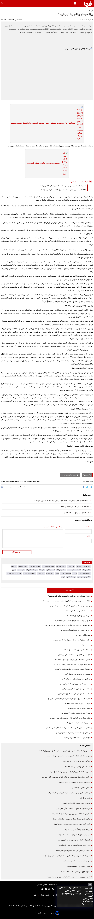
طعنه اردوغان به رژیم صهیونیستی (79, 708)
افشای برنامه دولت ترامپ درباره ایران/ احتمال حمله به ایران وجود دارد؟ (66, 601)
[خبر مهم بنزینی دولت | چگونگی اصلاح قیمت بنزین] (64, 163)
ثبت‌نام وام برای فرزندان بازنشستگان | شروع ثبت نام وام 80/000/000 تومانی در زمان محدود (43, 123)
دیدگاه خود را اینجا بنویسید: (53, 527)
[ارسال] (6, 19)
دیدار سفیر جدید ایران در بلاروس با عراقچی (76, 689)
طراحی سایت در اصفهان (83, 577)
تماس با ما (45, 895)
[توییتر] (87, 487)
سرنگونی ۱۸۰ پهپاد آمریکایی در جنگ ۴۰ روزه (75, 679)
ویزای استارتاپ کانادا (34, 566)
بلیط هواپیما (40, 573)
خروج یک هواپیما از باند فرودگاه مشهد (77, 703)
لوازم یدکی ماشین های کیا (14, 573)
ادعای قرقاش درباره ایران (82, 635)
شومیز (63, 577)
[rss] (52, 889)
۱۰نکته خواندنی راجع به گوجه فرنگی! (76, 512)
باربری (57, 573)
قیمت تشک (71, 566)
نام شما (89, 527)
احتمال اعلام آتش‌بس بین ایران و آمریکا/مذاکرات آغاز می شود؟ (69, 596)
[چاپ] (2, 19)
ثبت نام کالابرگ (50, 570)
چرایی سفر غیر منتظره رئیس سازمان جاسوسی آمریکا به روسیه (69, 606)
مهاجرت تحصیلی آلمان (48, 566)
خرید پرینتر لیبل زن (66, 573)
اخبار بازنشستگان (61, 566)
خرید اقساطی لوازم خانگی (83, 566)
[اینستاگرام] (49, 889)
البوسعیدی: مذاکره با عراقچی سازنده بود (77, 737)
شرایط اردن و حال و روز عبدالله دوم (78, 615)
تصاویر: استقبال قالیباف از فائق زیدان (78, 723)
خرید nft (41, 570)
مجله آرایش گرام (61, 570)
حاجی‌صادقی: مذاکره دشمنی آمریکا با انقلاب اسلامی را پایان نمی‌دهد (67, 625)
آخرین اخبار (70, 590)
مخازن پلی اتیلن (22, 566)
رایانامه (89, 536)
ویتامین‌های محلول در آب (69, 475)
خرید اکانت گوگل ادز (31, 570)
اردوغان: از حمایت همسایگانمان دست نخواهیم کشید (72, 732)
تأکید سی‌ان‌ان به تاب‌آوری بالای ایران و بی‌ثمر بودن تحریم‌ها (70, 718)
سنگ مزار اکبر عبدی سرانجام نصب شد (77, 610)
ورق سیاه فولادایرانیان (84, 573)
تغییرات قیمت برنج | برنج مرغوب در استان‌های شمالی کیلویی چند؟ (63, 186)
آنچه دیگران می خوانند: (79, 182)
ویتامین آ (86, 475)
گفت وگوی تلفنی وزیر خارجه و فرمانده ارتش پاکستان (72, 669)
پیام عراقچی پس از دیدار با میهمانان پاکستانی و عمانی (72, 664)
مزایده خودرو (49, 573)
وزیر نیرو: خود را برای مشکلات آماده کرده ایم (75, 630)
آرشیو (35, 895)
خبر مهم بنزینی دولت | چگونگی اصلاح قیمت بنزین (43, 163)
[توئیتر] (41, 889)
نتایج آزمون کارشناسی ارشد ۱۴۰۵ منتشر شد (75, 713)
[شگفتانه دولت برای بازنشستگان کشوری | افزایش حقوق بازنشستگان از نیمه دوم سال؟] (87, 896)
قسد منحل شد (85, 645)
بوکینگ (75, 573)
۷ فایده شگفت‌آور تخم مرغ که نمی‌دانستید (74, 506)
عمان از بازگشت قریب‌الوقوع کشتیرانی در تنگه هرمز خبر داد (70, 620)
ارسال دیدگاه (16, 552)
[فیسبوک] (84, 487)
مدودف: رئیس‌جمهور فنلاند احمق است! (77, 650)
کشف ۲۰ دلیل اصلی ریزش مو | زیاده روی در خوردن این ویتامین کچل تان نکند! (61, 500)
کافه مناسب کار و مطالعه (74, 570)
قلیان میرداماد (86, 570)
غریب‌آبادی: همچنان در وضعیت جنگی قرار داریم (74, 654)
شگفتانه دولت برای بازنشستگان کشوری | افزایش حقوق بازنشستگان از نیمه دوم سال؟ (70, 890)
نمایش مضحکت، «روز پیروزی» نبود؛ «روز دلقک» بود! (72, 659)
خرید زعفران (21, 570)
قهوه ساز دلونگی (71, 577)
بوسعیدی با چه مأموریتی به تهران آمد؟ (77, 674)
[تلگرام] (91, 487)
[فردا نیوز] (88, 4)
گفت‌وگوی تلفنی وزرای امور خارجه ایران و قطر (75, 684)
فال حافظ (13, 566)
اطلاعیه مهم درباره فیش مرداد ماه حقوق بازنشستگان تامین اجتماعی (63, 189)
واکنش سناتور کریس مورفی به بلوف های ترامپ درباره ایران (70, 640)
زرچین (14, 570)
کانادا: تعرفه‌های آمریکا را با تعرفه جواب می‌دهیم (74, 693)
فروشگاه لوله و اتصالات (29, 573)
